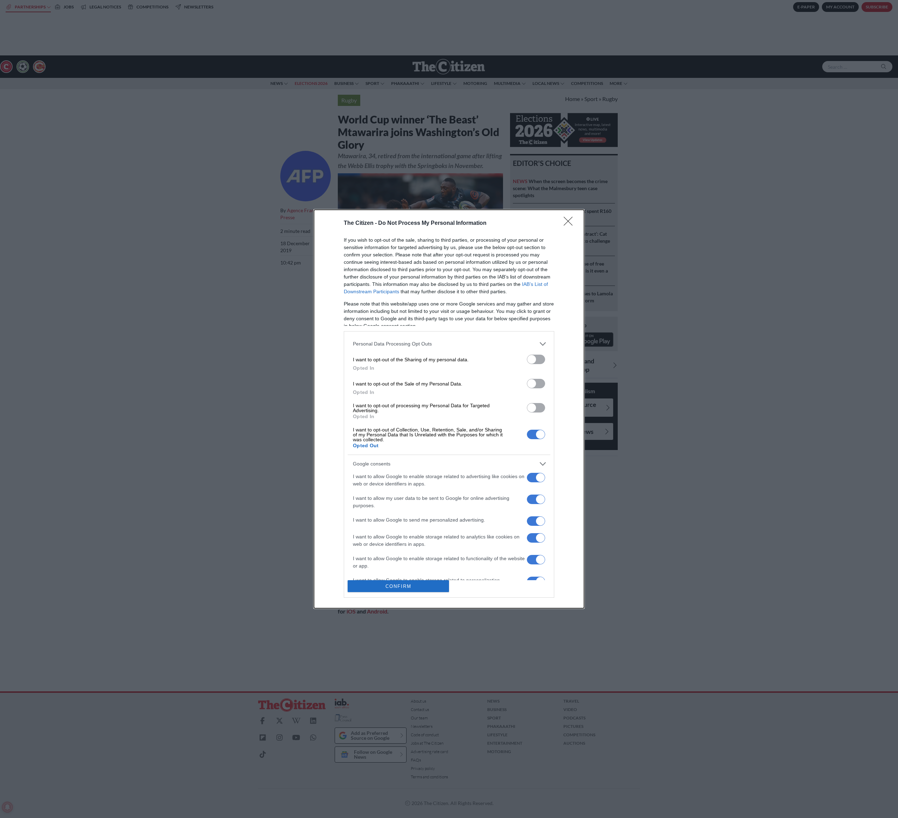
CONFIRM (398, 586)
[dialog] (449, 409)
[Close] (570, 223)
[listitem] (449, 344)
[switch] (536, 359)
